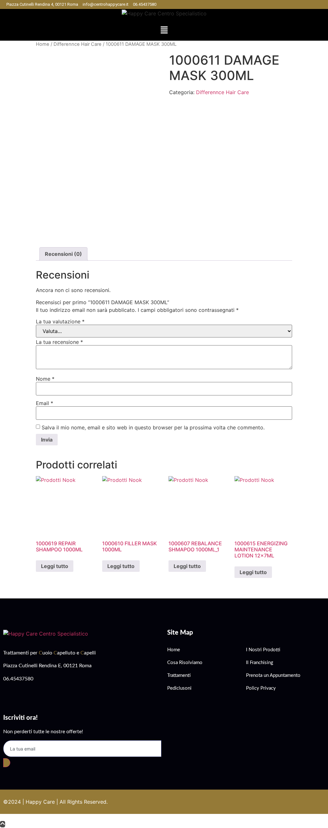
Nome (45, 378)
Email (44, 403)
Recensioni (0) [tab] (63, 254)
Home (42, 44)
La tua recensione (59, 342)
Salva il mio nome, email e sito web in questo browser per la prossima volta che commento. (153, 427)
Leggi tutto (54, 566)
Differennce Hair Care (77, 44)
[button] (164, 30)
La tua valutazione (60, 321)
